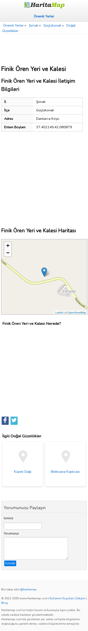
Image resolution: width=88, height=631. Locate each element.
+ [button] (7, 245)
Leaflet (59, 312)
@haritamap (28, 589)
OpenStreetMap (77, 312)
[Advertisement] (44, 48)
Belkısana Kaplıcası (65, 471)
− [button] (7, 253)
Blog (4, 603)
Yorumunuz (11, 533)
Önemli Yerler (44, 16)
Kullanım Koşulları (62, 598)
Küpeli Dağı (22, 471)
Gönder (10, 563)
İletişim (80, 598)
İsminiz (8, 518)
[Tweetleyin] (14, 421)
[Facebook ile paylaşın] (5, 421)
